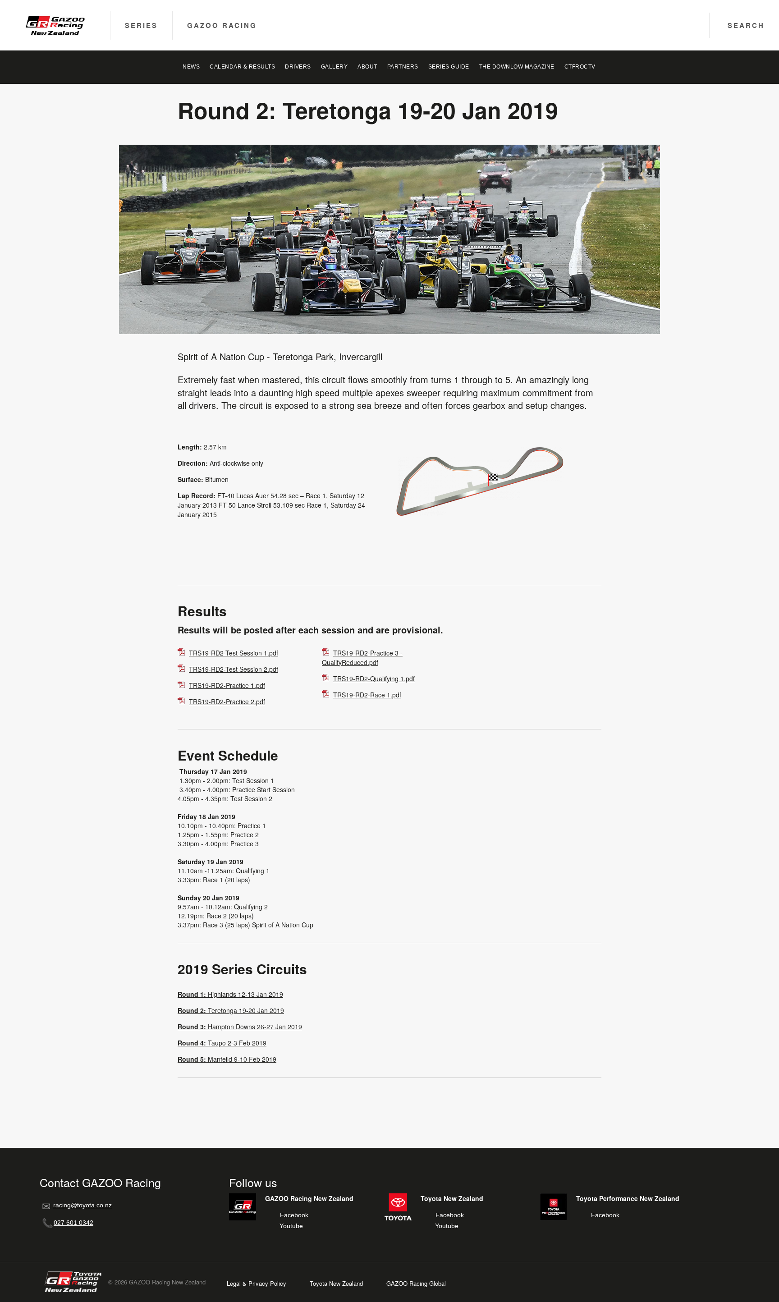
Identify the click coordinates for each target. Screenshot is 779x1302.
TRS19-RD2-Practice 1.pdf (227, 685)
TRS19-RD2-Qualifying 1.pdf (374, 678)
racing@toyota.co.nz (82, 1205)
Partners (402, 67)
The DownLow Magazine (516, 67)
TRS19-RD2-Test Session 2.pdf (233, 669)
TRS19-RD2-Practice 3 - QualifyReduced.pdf (362, 657)
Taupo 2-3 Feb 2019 (222, 1042)
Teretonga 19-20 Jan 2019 (231, 1010)
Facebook (294, 1215)
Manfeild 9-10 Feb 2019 (227, 1059)
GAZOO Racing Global (416, 1283)
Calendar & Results (242, 67)
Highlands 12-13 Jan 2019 (230, 994)
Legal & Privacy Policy (256, 1283)
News (191, 67)
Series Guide (448, 67)
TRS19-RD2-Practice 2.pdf (227, 701)
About (367, 67)
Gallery (334, 67)
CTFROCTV (580, 67)
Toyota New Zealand (336, 1283)
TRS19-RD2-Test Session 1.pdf (233, 652)
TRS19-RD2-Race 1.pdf (367, 694)
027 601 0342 (73, 1222)
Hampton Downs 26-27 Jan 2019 (240, 1026)
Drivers (298, 67)
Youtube (291, 1225)
